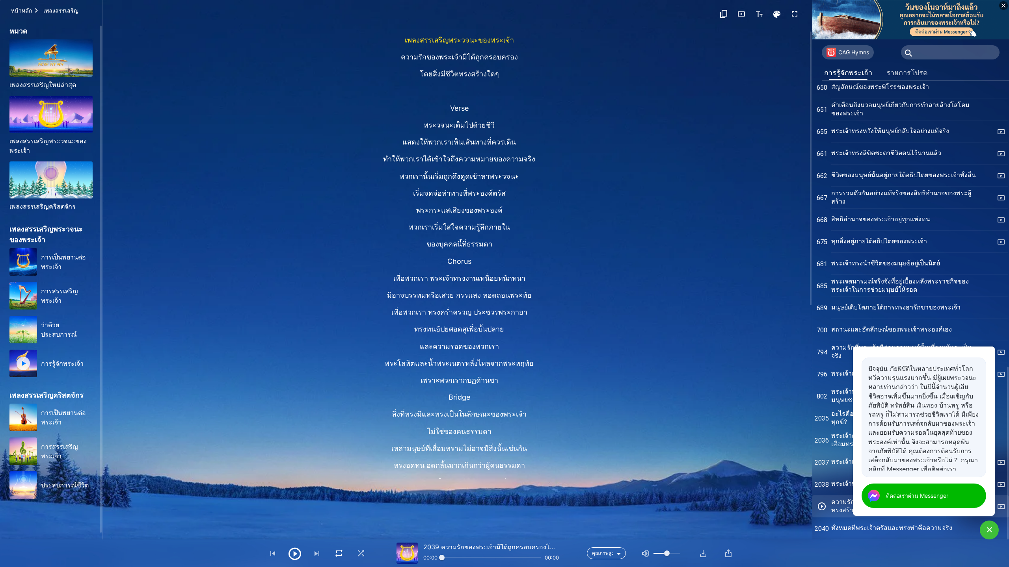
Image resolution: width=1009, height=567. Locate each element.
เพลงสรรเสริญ (60, 10)
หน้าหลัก (21, 10)
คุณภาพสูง (603, 553)
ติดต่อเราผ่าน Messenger (917, 495)
